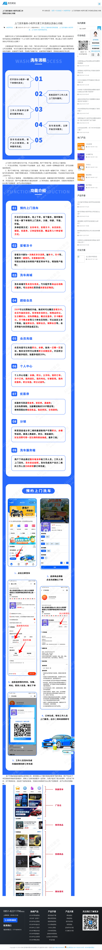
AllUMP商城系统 (34, 915)
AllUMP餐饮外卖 (34, 931)
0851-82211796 (13, 911)
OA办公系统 (52, 927)
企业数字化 (89, 154)
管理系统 (69, 924)
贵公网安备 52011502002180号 (75, 947)
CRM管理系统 (52, 931)
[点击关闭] (99, 30)
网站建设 (69, 915)
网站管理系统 (52, 918)
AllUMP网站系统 (34, 940)
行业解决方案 (69, 931)
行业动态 (59, 11)
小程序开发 (66, 11)
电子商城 (89, 185)
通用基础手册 (52, 915)
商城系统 (69, 918)
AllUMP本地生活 (34, 924)
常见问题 (52, 940)
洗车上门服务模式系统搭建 (49, 27)
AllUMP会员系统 (34, 921)
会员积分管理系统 (52, 937)
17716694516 (17, 930)
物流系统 (89, 175)
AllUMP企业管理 (34, 937)
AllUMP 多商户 (34, 918)
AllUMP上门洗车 (34, 927)
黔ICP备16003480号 (58, 947)
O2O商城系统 (52, 924)
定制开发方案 (69, 927)
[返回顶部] (98, 54)
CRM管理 (89, 144)
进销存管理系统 (52, 934)
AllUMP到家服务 (34, 934)
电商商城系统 (52, 921)
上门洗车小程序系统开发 (39, 30)
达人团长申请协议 (91, 256)
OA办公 (88, 164)
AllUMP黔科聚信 (89, 947)
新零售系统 (69, 921)
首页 (53, 11)
